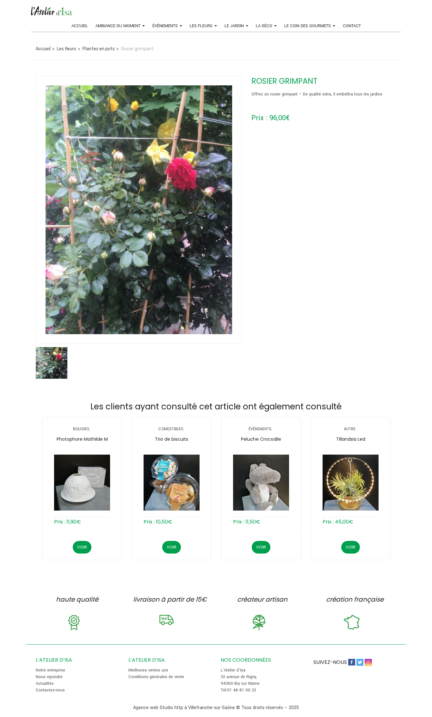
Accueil (79, 26)
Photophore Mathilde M (82, 439)
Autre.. (350, 429)
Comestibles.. (171, 429)
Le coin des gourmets (308, 26)
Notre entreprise (50, 670)
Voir (82, 547)
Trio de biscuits (171, 439)
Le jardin (235, 26)
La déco (265, 26)
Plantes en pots (99, 49)
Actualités (45, 683)
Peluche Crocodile (261, 439)
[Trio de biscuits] (172, 483)
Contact (352, 26)
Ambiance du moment (119, 26)
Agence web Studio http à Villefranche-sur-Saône (184, 707)
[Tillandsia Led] (351, 483)
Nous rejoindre (49, 677)
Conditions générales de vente (156, 677)
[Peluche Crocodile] (261, 483)
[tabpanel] (82, 480)
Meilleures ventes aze (148, 670)
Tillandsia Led (350, 439)
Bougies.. (82, 429)
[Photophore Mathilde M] (82, 483)
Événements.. (261, 429)
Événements (165, 26)
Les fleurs (202, 26)
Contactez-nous (50, 690)
